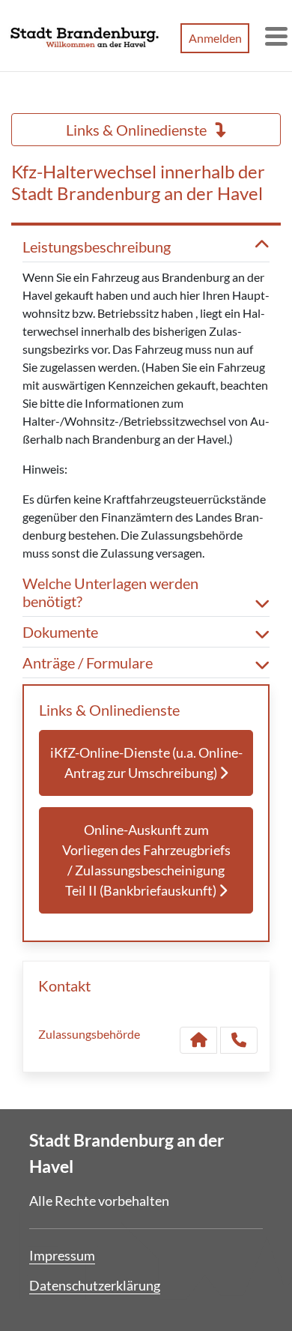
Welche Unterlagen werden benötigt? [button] (110, 592)
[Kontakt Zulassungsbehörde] (198, 1040)
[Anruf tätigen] (239, 1040)
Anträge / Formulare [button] (87, 662)
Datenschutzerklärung (94, 1285)
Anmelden (215, 38)
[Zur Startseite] (84, 36)
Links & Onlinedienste (138, 130)
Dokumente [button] (60, 632)
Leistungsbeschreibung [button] (96, 247)
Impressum (62, 1255)
